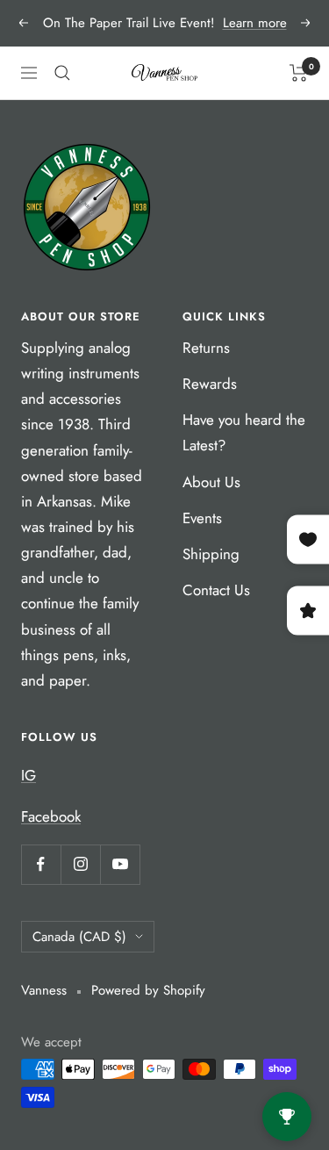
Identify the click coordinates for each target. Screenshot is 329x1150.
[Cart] (299, 73)
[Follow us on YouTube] (119, 864)
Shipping (211, 553)
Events (202, 517)
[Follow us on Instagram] (80, 864)
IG (28, 775)
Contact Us (216, 589)
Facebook (51, 816)
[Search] (62, 73)
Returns (206, 347)
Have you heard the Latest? (243, 432)
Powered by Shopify (148, 990)
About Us (211, 481)
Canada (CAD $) (79, 936)
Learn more (255, 22)
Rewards (209, 383)
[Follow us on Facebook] (41, 864)
